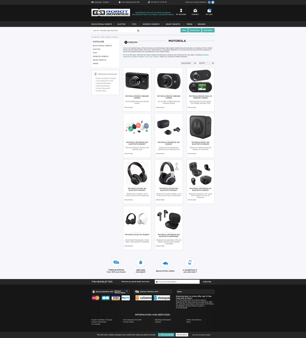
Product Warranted (102, 88)
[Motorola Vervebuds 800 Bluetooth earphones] (169, 219)
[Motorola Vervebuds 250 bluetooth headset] (137, 127)
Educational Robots (101, 24)
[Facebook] (209, 2)
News (188, 322)
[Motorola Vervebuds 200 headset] (169, 127)
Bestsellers (208, 30)
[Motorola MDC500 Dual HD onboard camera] (200, 81)
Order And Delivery (102, 86)
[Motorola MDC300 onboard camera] (137, 81)
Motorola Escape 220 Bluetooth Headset (137, 189)
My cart (209, 12)
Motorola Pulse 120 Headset (137, 234)
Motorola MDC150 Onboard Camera (168, 97)
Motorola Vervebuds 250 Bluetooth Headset (137, 143)
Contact (195, 14)
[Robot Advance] (110, 12)
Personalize (182, 335)
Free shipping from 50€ (130, 2)
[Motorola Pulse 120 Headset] (137, 219)
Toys (134, 24)
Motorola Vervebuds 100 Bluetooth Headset (200, 189)
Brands (201, 24)
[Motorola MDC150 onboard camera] (169, 81)
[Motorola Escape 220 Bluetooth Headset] (137, 173)
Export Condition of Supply (105, 78)
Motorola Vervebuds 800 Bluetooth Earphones (169, 235)
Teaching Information (103, 83)
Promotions (195, 30)
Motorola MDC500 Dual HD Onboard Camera (200, 97)
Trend (189, 24)
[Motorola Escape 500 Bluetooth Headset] (169, 173)
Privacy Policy (100, 91)
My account (181, 14)
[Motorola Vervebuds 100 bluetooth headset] (200, 173)
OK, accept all (167, 335)
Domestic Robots (151, 24)
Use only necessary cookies (201, 335)
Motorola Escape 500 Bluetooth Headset (168, 189)
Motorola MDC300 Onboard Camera (137, 97)
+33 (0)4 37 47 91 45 (158, 2)
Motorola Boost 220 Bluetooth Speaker (200, 143)
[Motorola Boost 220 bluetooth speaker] (200, 127)
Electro (121, 24)
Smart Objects (173, 24)
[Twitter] (212, 2)
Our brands (95, 324)
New (184, 30)
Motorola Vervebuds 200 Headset (169, 143)
